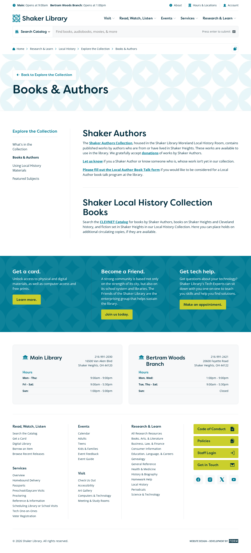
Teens (82, 443)
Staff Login (206, 453)
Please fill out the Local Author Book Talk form (121, 169)
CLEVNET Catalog (114, 221)
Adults (82, 438)
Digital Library (22, 443)
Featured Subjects (26, 178)
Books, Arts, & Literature (147, 438)
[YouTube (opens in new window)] (233, 479)
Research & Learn (218, 18)
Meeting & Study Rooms (93, 501)
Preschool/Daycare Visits (29, 490)
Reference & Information (29, 501)
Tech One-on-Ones (25, 511)
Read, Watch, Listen (136, 18)
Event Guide (86, 459)
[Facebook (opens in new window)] (198, 479)
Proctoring (19, 495)
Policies (203, 441)
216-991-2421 (219, 357)
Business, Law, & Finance (147, 443)
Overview (19, 475)
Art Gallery (85, 490)
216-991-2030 (103, 357)
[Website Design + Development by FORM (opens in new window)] (214, 541)
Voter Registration (24, 516)
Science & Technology (145, 494)
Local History (67, 49)
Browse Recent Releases (28, 454)
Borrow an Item (23, 449)
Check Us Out (87, 480)
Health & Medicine (143, 469)
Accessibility (86, 485)
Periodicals (138, 489)
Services (188, 18)
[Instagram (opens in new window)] (210, 479)
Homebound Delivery (26, 480)
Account (233, 5)
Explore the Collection (95, 49)
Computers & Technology (94, 495)
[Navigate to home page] (40, 18)
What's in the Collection (22, 146)
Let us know (93, 161)
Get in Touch (207, 465)
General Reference (143, 464)
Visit (107, 18)
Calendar (84, 433)
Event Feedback (88, 454)
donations (150, 153)
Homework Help (141, 479)
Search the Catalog (25, 433)
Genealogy (138, 459)
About (178, 5)
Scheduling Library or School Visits (35, 506)
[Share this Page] (235, 49)
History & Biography (144, 474)
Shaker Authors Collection (110, 143)
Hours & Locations (205, 5)
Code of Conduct (211, 429)
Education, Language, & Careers (152, 454)
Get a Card (19, 438)
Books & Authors (126, 49)
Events (166, 18)
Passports (19, 485)
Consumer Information (146, 449)
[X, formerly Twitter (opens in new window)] (222, 479)
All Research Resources (146, 433)
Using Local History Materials (27, 167)
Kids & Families (88, 449)
